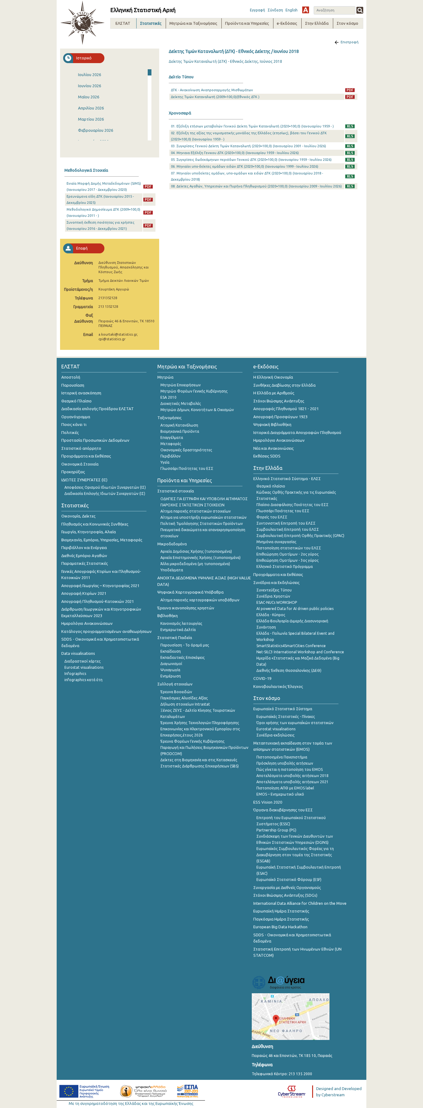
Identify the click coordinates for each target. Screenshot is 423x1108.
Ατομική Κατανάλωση (179, 425)
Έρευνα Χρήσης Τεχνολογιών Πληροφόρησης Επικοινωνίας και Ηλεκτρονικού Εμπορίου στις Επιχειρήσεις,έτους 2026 (200, 729)
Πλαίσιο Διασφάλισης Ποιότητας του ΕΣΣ (292, 505)
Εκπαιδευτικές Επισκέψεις (182, 657)
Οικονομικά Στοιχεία (79, 464)
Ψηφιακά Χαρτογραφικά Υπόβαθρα (190, 592)
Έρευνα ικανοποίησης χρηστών (185, 608)
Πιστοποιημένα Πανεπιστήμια (281, 757)
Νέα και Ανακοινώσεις (273, 448)
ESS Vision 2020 (267, 802)
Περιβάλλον (170, 456)
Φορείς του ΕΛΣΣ (271, 517)
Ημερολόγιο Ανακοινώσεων (87, 623)
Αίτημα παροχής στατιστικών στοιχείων (195, 511)
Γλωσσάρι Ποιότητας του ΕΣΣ (186, 468)
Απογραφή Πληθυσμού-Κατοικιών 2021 (97, 601)
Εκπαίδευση (170, 651)
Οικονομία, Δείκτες (78, 516)
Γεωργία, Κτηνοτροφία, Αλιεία (88, 532)
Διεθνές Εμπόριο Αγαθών (84, 555)
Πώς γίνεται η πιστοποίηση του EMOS (289, 769)
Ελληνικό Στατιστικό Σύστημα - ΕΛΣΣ (287, 478)
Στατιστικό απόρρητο (81, 448)
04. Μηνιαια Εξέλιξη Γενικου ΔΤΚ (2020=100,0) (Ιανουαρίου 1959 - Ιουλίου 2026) (235, 153)
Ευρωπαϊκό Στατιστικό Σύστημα (282, 708)
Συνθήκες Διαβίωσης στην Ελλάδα (284, 385)
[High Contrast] (305, 9)
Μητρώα (165, 377)
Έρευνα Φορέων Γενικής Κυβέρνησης (192, 741)
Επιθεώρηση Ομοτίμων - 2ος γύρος (287, 554)
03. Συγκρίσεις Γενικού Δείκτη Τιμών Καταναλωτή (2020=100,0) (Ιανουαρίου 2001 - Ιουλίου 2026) (248, 146)
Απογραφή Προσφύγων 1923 (280, 416)
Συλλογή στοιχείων (175, 684)
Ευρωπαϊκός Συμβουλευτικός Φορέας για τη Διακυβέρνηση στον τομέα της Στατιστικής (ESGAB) (295, 855)
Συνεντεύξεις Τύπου (274, 590)
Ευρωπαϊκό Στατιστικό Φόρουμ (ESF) (288, 880)
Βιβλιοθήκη (167, 615)
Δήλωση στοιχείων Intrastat (185, 704)
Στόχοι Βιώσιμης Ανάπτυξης (278, 401)
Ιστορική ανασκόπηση (81, 393)
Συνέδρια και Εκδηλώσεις (276, 582)
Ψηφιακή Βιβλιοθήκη (272, 424)
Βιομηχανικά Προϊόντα (179, 431)
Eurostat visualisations (83, 667)
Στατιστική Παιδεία (174, 637)
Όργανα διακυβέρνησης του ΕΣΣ (283, 810)
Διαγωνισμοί (171, 664)
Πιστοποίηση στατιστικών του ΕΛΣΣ (288, 548)
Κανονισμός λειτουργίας (181, 623)
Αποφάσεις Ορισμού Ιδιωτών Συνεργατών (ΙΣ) (105, 487)
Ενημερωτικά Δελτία (178, 630)
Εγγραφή (257, 10)
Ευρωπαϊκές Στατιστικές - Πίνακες (285, 717)
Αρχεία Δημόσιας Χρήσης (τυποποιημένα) (196, 551)
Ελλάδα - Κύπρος (270, 615)
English (292, 10)
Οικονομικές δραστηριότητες (186, 450)
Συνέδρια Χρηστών (273, 596)
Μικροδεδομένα (172, 544)
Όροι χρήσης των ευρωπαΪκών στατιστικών (295, 723)
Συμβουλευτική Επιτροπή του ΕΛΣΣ (287, 529)
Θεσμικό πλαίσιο (270, 486)
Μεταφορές (170, 444)
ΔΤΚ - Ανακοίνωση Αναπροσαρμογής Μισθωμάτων (212, 90)
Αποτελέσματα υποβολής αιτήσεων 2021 (292, 782)
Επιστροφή (350, 42)
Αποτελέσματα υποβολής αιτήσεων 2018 (292, 776)
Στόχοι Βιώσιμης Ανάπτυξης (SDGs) (285, 895)
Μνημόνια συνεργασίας (276, 542)
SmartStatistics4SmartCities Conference (291, 646)
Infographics (75, 674)
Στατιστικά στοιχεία (175, 491)
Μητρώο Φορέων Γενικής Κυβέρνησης (194, 391)
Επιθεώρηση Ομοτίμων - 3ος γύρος (287, 560)
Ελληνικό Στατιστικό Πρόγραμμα (284, 567)
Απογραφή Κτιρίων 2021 (83, 593)
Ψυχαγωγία (170, 670)
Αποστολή (70, 377)
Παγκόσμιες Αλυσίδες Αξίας (184, 698)
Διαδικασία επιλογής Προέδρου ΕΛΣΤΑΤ (97, 408)
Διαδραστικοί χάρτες (82, 661)
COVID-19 (262, 678)
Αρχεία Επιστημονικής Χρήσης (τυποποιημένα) (200, 558)
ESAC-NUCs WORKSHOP (276, 602)
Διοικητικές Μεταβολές (180, 404)
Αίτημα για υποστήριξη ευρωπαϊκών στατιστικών (203, 517)
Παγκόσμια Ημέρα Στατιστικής (281, 919)
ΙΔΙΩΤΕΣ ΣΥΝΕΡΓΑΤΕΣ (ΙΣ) (84, 480)
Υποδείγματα (171, 570)
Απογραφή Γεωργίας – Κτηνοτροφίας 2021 (100, 585)
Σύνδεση (275, 10)
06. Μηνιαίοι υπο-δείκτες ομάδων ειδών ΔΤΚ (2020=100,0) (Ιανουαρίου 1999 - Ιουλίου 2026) (244, 166)
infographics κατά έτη (83, 680)
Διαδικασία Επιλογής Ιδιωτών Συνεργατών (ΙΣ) (104, 494)
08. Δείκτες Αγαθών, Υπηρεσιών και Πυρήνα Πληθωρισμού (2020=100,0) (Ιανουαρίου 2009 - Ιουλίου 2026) (256, 186)
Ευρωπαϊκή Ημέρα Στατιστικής (281, 911)
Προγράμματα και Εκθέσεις (86, 456)
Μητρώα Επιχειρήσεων (180, 385)
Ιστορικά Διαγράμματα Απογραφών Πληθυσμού (297, 432)
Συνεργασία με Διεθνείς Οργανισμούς (287, 887)
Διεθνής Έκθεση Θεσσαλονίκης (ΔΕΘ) (288, 670)
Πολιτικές (70, 432)
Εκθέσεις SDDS (267, 456)
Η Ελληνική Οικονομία (273, 377)
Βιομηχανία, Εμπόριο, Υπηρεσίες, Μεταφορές (101, 540)
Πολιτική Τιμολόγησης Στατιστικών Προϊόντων (201, 524)
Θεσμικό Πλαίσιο (76, 401)
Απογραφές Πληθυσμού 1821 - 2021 (286, 408)
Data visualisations (78, 653)
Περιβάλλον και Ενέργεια (84, 547)
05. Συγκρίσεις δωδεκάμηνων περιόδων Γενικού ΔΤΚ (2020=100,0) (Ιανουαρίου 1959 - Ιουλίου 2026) (251, 159)
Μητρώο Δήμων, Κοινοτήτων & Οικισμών (197, 410)
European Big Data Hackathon (280, 927)
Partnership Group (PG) (276, 830)
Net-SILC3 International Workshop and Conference (300, 652)
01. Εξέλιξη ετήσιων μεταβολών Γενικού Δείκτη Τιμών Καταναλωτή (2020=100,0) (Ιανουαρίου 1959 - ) (252, 126)
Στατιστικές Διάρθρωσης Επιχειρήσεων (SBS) (199, 766)
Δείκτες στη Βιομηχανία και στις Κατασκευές (198, 760)
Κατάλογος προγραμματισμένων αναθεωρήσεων (106, 631)
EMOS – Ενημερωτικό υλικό (280, 794)
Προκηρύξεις (73, 472)
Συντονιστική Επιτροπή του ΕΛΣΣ (286, 523)
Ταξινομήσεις (169, 417)
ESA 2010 (168, 397)
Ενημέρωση (170, 676)
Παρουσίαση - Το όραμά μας (184, 645)
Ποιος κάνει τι (73, 424)
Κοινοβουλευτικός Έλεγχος (278, 686)
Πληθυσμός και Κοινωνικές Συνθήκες (94, 524)
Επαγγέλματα (171, 438)
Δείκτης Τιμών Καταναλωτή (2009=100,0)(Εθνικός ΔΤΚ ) (215, 97)
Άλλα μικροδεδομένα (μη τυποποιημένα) (195, 564)
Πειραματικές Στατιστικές (84, 563)
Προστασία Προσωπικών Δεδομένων (95, 440)
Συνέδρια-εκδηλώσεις (275, 735)
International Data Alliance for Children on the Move (300, 903)
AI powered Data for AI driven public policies (295, 609)
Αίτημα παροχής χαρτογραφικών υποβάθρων (199, 600)
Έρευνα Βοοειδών (176, 692)
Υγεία (164, 462)
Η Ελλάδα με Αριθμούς (273, 393)
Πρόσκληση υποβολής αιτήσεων (284, 763)
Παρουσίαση (72, 385)
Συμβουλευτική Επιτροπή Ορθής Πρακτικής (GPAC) (300, 536)
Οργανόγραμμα (75, 416)
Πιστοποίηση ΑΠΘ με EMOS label (285, 788)
